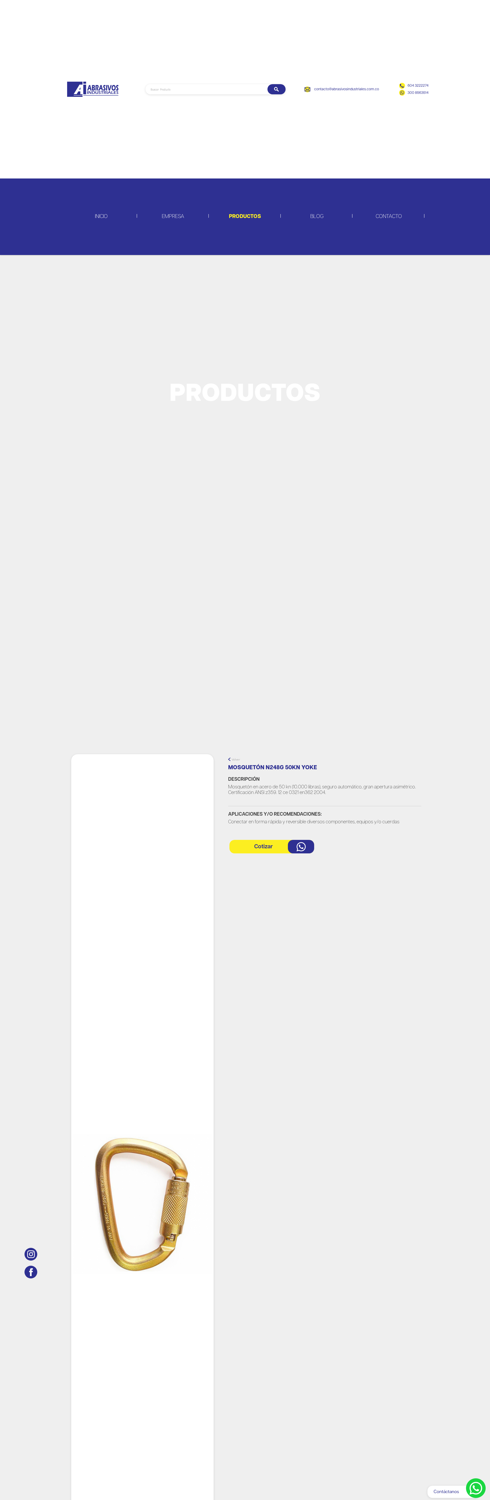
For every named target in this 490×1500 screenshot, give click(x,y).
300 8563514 (418, 93)
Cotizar (263, 847)
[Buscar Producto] (276, 89)
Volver (236, 759)
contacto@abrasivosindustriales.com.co (346, 89)
